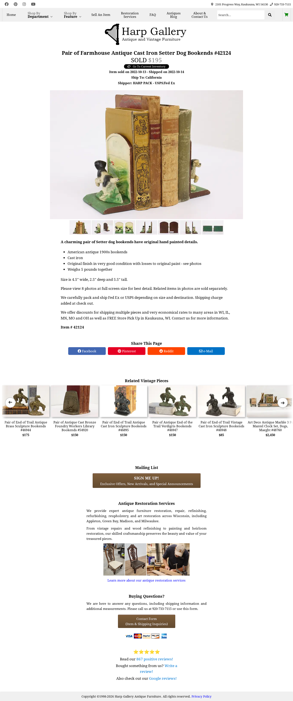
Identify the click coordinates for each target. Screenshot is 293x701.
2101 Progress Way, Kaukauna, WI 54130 (241, 4)
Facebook (88, 351)
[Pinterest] (15, 4)
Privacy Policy (201, 696)
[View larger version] (146, 154)
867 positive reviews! (154, 659)
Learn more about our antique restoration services (146, 580)
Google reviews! (163, 678)
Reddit (168, 351)
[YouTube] (33, 4)
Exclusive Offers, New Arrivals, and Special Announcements (146, 480)
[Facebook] (6, 4)
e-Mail (207, 351)
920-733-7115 (282, 4)
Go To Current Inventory (149, 66)
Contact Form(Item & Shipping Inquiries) (146, 621)
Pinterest (128, 351)
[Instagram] (24, 4)
